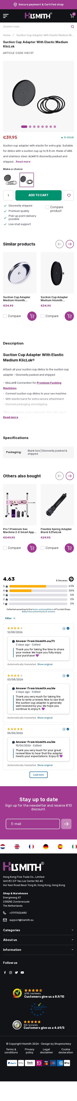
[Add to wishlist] (69, 195)
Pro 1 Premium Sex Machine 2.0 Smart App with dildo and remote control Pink (18, 530)
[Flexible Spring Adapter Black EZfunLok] (57, 504)
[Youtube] (22, 973)
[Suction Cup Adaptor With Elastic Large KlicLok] (10, 180)
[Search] (72, 26)
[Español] (60, 847)
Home (6, 35)
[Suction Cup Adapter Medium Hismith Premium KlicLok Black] (57, 273)
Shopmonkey (62, 1043)
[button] (24, 126)
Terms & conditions (11, 1051)
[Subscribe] (66, 824)
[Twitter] (16, 973)
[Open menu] (6, 16)
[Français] (31, 847)
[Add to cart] (32, 316)
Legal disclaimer (46, 1051)
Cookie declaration (66, 1051)
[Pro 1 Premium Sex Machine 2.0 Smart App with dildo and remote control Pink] (20, 504)
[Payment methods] (12, 1063)
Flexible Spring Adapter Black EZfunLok (56, 530)
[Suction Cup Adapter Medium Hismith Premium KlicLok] (20, 273)
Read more (23, 161)
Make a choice (13, 169)
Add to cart (38, 195)
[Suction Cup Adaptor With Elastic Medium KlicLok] (27, 180)
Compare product (56, 209)
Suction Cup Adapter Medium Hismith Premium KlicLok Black (56, 299)
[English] (17, 847)
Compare (14, 316)
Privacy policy (29, 1051)
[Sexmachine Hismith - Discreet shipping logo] (38, 17)
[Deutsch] (46, 847)
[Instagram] (11, 973)
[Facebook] (5, 973)
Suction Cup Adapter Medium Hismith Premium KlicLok (16, 299)
